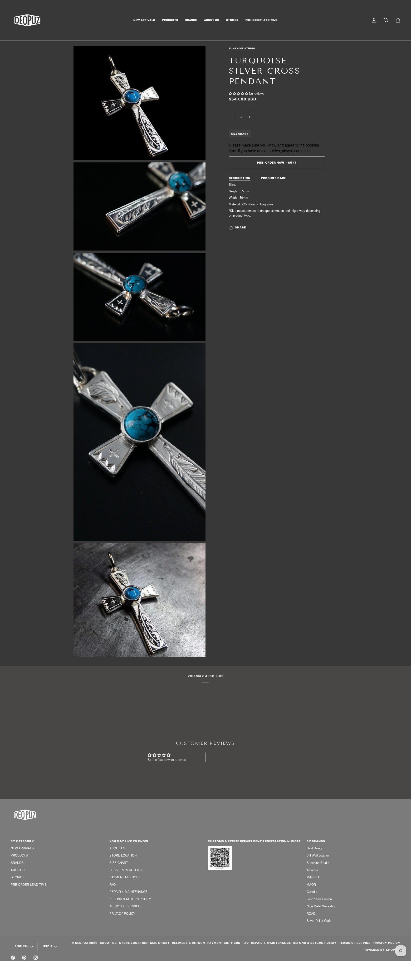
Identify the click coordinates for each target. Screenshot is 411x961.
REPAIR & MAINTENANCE (128, 892)
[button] (144, 20)
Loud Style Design (319, 899)
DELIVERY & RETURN (125, 870)
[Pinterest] (24, 958)
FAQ (112, 884)
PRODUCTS (19, 855)
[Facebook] (13, 958)
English (22, 946)
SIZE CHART (239, 133)
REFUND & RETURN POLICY (130, 899)
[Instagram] (36, 958)
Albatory (312, 870)
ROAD (311, 913)
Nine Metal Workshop (321, 906)
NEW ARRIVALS (22, 848)
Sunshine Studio (242, 48)
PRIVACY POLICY (122, 913)
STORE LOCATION (123, 855)
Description (240, 178)
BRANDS (17, 863)
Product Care (273, 178)
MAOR (311, 884)
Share (240, 227)
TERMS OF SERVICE (124, 906)
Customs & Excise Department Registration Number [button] (254, 841)
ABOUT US (19, 870)
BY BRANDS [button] (316, 841)
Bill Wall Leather (318, 855)
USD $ (48, 946)
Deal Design (315, 848)
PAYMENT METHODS (125, 877)
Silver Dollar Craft (319, 921)
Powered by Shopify (382, 950)
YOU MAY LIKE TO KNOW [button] (128, 841)
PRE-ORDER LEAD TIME (29, 884)
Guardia (312, 892)
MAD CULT (314, 877)
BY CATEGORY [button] (22, 841)
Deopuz (81, 943)
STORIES (17, 877)
